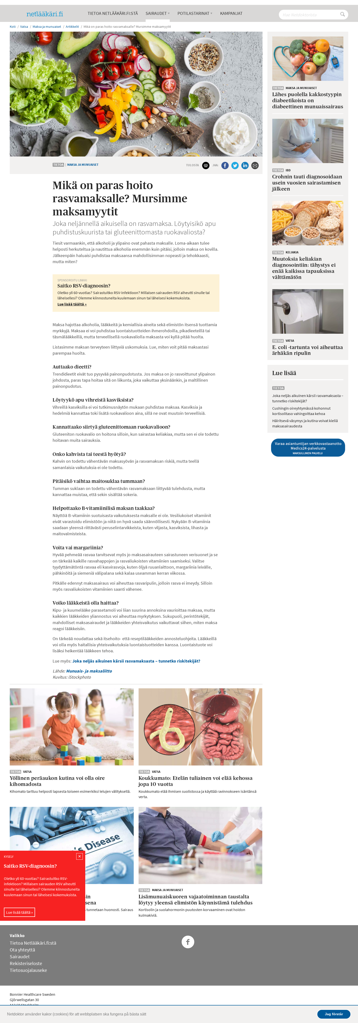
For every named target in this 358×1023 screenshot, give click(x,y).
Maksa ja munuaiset (82, 165)
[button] (148, 1014)
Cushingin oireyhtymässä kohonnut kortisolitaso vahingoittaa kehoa (301, 411)
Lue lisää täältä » (19, 912)
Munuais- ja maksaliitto (89, 671)
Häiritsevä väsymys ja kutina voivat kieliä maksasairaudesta (305, 423)
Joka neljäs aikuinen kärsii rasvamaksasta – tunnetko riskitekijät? (136, 661)
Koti (13, 26)
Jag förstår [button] (334, 1014)
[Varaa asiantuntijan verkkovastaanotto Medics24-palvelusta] (308, 448)
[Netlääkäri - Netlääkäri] (47, 13)
